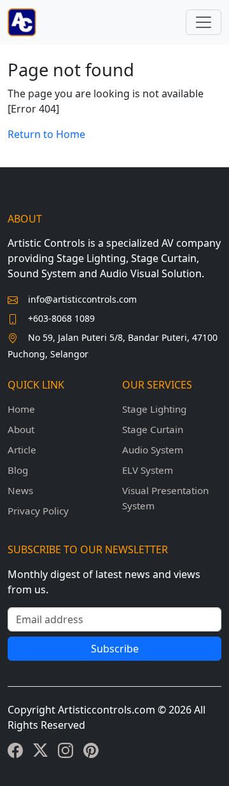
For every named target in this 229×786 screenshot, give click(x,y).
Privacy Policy (38, 510)
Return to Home (46, 134)
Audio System (152, 449)
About (21, 429)
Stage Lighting (154, 409)
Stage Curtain (152, 429)
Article (22, 449)
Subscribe (115, 649)
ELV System (147, 470)
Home (21, 409)
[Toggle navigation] (203, 22)
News (20, 490)
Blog (18, 470)
